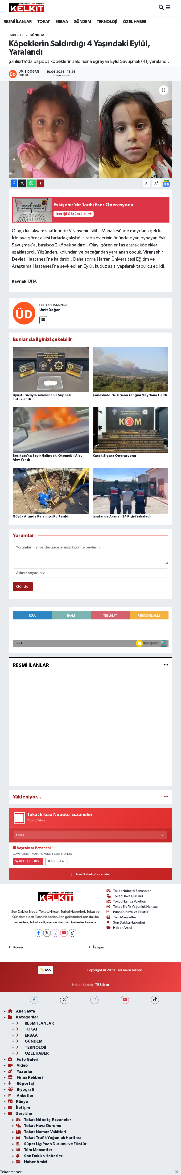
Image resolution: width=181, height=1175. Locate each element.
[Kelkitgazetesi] (26, 8)
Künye (18, 947)
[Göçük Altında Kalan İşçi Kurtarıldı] (51, 491)
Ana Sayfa (25, 1011)
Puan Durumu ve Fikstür (130, 912)
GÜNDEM (82, 22)
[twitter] (64, 1000)
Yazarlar (24, 1072)
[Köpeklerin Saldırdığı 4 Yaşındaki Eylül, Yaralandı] (91, 129)
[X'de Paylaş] (22, 183)
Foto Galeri (27, 1059)
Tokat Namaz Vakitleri (129, 901)
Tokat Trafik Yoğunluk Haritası (135, 906)
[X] (47, 933)
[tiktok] (155, 1000)
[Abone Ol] (166, 183)
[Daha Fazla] (40, 183)
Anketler (24, 1096)
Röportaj (25, 1084)
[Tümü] (166, 797)
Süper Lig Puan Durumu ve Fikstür (55, 1144)
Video (22, 1065)
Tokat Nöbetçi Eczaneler (132, 891)
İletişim (98, 947)
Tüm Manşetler (124, 917)
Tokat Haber (11, 1172)
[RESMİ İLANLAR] (166, 665)
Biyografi (25, 1089)
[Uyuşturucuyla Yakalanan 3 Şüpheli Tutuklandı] (51, 369)
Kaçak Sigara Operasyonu (114, 455)
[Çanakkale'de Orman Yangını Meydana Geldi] (131, 369)
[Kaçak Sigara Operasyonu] (131, 430)
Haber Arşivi (122, 927)
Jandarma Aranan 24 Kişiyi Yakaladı (122, 516)
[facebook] (34, 1000)
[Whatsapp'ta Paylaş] (31, 183)
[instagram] (94, 1000)
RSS (48, 970)
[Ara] (161, 8)
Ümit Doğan (49, 310)
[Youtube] (64, 933)
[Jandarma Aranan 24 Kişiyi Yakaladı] (131, 491)
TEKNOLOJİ (107, 22)
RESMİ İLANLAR (18, 22)
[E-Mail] (43, 320)
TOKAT (43, 22)
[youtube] (125, 1000)
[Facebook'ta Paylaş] (14, 183)
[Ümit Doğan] (24, 313)
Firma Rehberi (29, 1077)
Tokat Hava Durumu (128, 896)
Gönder (23, 587)
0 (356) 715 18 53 (30, 861)
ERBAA (61, 22)
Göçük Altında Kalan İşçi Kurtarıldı (41, 516)
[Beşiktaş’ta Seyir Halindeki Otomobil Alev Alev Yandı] (51, 430)
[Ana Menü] (168, 8)
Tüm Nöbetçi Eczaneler (92, 874)
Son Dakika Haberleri (129, 922)
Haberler (16, 35)
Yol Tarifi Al (58, 861)
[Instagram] (55, 933)
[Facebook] (38, 933)
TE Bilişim (102, 984)
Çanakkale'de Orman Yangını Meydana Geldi (130, 395)
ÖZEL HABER (134, 22)
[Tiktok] (72, 933)
